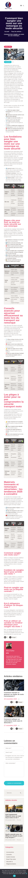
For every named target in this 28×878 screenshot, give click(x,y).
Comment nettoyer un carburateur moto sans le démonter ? (13, 720)
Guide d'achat (10, 857)
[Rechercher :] (14, 792)
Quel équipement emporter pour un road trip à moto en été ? (13, 816)
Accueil (6, 31)
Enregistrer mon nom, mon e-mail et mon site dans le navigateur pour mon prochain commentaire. (15, 757)
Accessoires (10, 852)
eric (13, 62)
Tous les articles (16, 31)
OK (14, 875)
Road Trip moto (11, 859)
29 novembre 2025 (10, 699)
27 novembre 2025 (10, 725)
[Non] (26, 873)
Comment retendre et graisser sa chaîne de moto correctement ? (14, 694)
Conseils (7, 62)
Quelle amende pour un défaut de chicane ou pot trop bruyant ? (13, 836)
